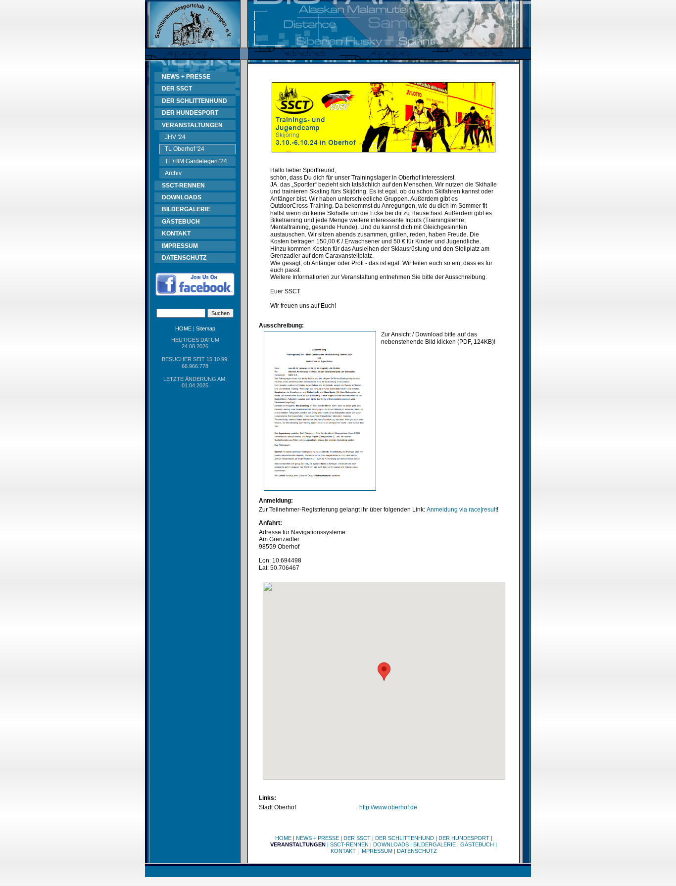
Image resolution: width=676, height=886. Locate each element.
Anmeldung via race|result (462, 509)
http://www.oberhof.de (388, 807)
